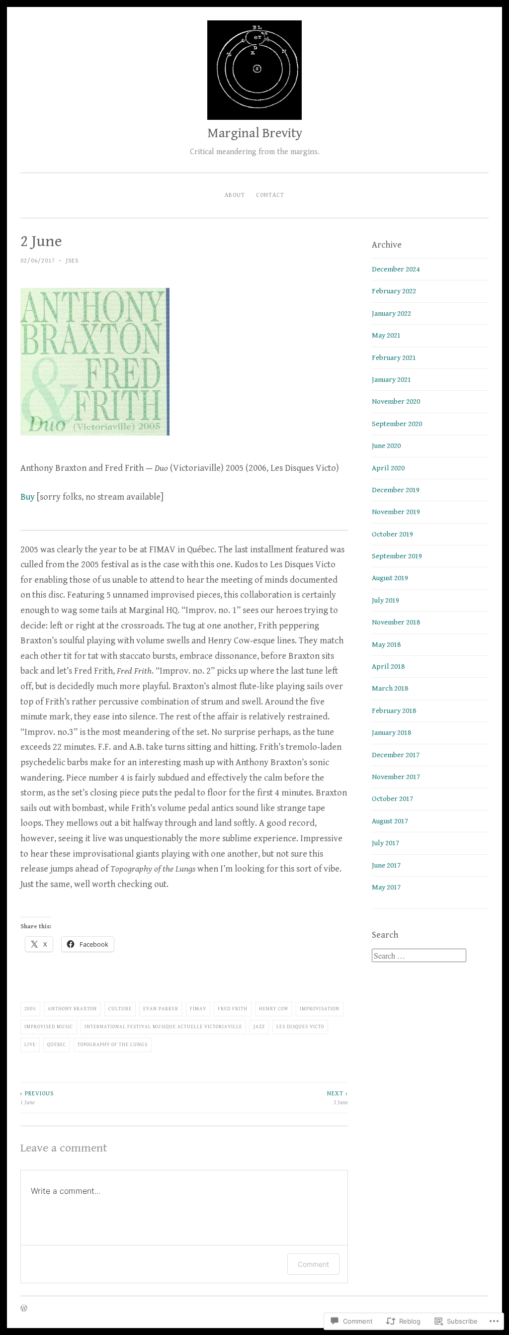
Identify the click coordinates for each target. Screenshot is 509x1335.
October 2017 (392, 799)
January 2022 (391, 313)
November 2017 (396, 777)
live (30, 1045)
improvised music (48, 1027)
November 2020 (396, 401)
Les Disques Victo (300, 1027)
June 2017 (386, 865)
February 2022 (394, 291)
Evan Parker (160, 1009)
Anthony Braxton (72, 1009)
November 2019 (396, 512)
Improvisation (319, 1009)
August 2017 (390, 821)
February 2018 (394, 711)
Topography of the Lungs (113, 1045)
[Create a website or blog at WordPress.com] (23, 1309)
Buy (27, 497)
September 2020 (397, 424)
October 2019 (392, 534)
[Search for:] (419, 956)
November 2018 (396, 622)
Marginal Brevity (254, 133)
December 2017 (396, 755)
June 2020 (386, 446)
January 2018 (391, 732)
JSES (72, 260)
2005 (30, 1009)
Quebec (56, 1045)
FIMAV (198, 1009)
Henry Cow (273, 1009)
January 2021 (391, 379)
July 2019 (385, 600)
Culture (120, 1009)
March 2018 (390, 688)
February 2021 (394, 358)
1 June (37, 1098)
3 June (337, 1098)
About (235, 194)
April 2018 (388, 666)
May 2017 (386, 887)
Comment (313, 1264)
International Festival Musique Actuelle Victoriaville (163, 1027)
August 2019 (390, 578)
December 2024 (396, 269)
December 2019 (396, 490)
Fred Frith (233, 1009)
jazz (259, 1027)
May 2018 (386, 644)
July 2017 (385, 843)
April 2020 (388, 468)
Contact (270, 194)
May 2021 (386, 335)
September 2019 (397, 556)
